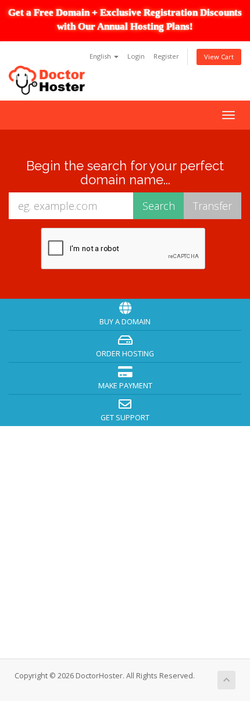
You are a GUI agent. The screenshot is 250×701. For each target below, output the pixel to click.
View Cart (219, 56)
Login (136, 56)
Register (166, 56)
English (101, 56)
